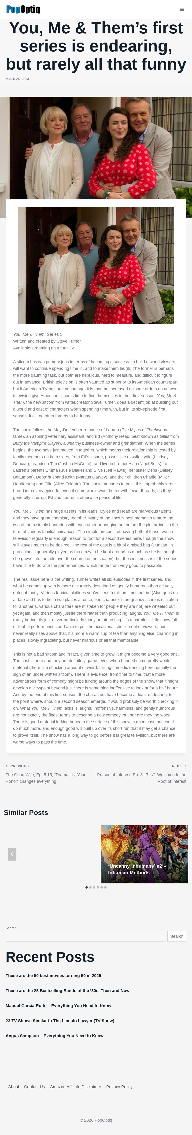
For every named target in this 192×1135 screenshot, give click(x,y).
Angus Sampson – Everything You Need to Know (54, 1035)
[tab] (86, 887)
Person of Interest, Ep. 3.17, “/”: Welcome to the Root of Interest (141, 774)
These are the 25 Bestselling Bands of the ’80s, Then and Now (67, 990)
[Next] (180, 854)
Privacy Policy (119, 1086)
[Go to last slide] (12, 854)
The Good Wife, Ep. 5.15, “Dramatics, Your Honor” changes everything (45, 774)
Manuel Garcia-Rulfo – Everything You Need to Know (58, 1005)
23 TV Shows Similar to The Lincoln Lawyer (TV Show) (60, 1020)
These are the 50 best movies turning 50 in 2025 (53, 975)
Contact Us (34, 1086)
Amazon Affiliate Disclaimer (75, 1086)
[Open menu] (182, 9)
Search (11, 928)
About (13, 1086)
